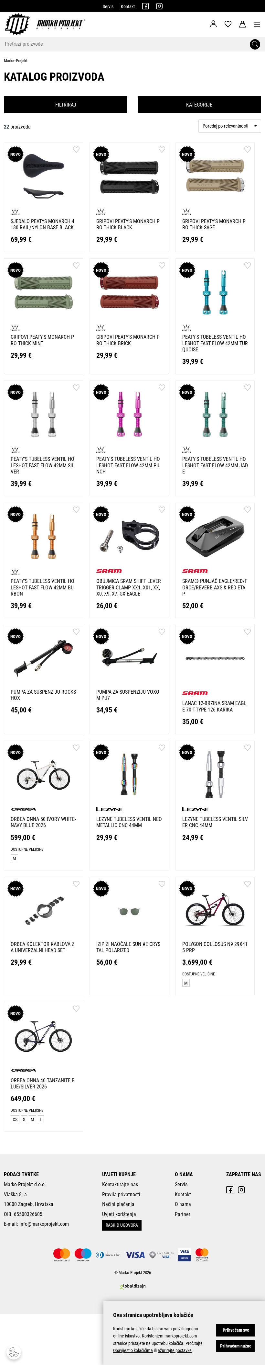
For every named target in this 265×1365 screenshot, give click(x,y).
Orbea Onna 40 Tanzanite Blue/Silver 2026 (43, 1083)
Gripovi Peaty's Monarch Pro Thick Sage (214, 224)
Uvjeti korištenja (119, 1214)
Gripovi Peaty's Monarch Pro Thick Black (128, 224)
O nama (183, 1204)
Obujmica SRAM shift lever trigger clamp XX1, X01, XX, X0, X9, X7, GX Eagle (128, 587)
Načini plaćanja (118, 1204)
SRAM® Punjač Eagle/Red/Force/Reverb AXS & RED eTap (214, 587)
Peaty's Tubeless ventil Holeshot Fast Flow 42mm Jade (215, 465)
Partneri (183, 1214)
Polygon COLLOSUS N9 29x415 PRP (215, 947)
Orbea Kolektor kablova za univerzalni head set (42, 947)
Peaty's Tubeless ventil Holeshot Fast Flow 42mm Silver (42, 465)
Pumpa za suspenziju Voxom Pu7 (127, 695)
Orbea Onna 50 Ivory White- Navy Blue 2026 (43, 822)
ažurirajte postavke (175, 1350)
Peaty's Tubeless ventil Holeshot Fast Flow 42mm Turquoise (215, 343)
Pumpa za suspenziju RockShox (43, 695)
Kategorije (199, 105)
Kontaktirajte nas (120, 1184)
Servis (108, 6)
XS (15, 1119)
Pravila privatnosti (121, 1194)
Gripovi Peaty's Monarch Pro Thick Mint (42, 340)
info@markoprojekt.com (44, 1224)
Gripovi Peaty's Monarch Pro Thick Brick (128, 340)
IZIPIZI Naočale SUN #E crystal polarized (128, 947)
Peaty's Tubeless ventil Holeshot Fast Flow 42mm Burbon (42, 587)
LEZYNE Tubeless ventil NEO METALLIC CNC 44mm (129, 822)
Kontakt (128, 6)
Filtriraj (65, 105)
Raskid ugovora (122, 1225)
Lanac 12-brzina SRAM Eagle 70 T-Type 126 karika (214, 706)
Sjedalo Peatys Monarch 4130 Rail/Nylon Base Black (42, 224)
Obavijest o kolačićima (133, 1350)
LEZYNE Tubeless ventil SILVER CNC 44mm (215, 822)
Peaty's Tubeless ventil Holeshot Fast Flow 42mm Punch (128, 465)
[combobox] (229, 126)
